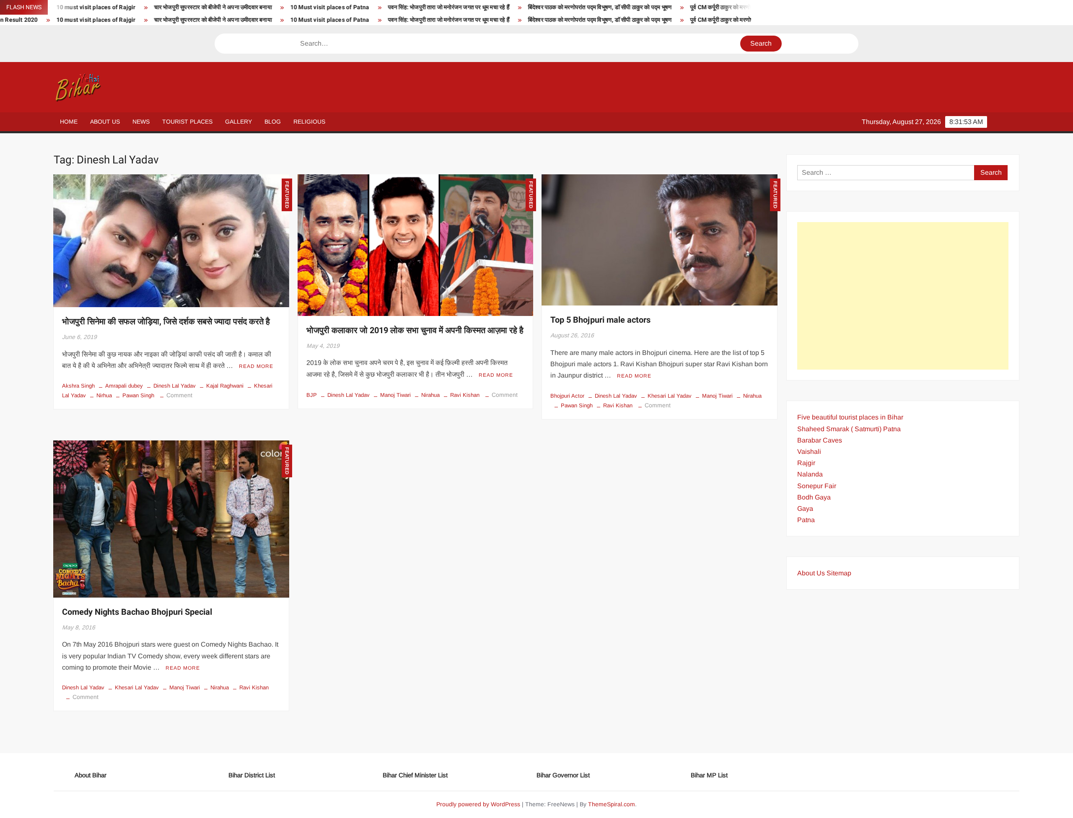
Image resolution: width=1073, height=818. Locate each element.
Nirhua (104, 395)
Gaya (805, 508)
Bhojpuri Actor (567, 396)
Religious (309, 121)
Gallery (238, 121)
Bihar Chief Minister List (415, 775)
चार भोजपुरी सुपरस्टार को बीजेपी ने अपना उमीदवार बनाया (125, 7)
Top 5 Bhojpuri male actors (600, 320)
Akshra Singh (78, 386)
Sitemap (839, 573)
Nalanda (810, 474)
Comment (179, 395)
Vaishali (809, 451)
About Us (105, 121)
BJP (311, 395)
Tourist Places (187, 121)
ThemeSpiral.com (611, 804)
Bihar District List (251, 775)
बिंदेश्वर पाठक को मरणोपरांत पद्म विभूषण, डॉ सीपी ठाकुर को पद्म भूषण (512, 7)
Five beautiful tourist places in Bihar (850, 417)
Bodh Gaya (814, 497)
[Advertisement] (902, 296)
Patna (806, 519)
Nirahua (430, 395)
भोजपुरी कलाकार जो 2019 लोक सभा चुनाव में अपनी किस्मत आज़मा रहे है (415, 330)
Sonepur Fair (816, 485)
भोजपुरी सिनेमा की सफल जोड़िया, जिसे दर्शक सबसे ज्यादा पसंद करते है (166, 322)
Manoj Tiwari (395, 395)
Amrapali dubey (124, 386)
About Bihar (90, 775)
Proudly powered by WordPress (478, 804)
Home (69, 121)
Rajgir (806, 462)
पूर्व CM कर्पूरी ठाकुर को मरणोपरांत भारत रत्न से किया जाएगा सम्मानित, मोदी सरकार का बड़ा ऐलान (702, 7)
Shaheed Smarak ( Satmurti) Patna (849, 428)
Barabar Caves (819, 440)
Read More (256, 366)
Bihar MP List (709, 775)
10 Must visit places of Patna (242, 7)
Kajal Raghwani (225, 386)
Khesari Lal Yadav (670, 396)
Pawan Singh (138, 395)
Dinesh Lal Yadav (174, 386)
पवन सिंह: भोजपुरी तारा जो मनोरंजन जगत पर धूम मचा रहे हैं (361, 7)
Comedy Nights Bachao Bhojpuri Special (137, 612)
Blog (272, 121)
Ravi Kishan (464, 395)
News (141, 121)
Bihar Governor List (563, 775)
